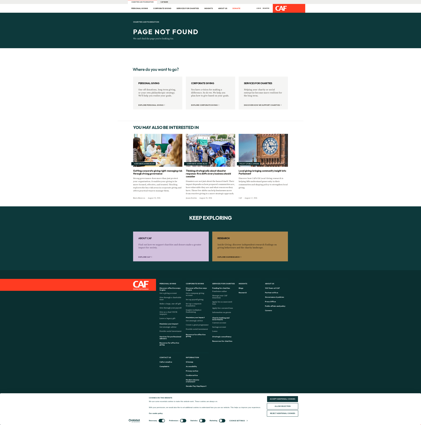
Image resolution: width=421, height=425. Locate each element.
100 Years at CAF (272, 288)
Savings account (219, 327)
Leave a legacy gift (167, 318)
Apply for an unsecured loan (222, 303)
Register (266, 8)
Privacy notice (192, 371)
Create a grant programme (197, 325)
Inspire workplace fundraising (193, 311)
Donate (236, 8)
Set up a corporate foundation (193, 304)
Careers (268, 310)
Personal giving (139, 8)
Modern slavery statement (192, 381)
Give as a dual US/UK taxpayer (168, 313)
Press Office (270, 302)
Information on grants (221, 312)
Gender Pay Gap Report (196, 386)
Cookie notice (192, 375)
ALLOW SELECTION (283, 406)
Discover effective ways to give (170, 289)
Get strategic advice (168, 327)
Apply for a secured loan (222, 308)
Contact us (165, 357)
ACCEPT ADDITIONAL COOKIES (282, 399)
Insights (208, 8)
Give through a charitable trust (170, 298)
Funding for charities (221, 288)
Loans (214, 331)
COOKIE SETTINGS (237, 421)
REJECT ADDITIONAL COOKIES (282, 413)
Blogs (241, 288)
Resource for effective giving (169, 344)
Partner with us (271, 293)
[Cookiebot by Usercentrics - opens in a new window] (134, 420)
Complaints (164, 366)
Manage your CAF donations (219, 296)
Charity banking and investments (220, 319)
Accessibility (191, 366)
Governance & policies (274, 297)
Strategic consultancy (222, 337)
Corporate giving (162, 8)
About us (222, 8)
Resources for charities (222, 341)
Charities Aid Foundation (142, 2)
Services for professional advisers (170, 337)
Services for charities (188, 8)
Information (192, 357)
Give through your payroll (171, 308)
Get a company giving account (195, 294)
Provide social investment (171, 331)
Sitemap (189, 362)
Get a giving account (168, 293)
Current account (219, 322)
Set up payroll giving (194, 299)
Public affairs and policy (275, 306)
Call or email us (166, 362)
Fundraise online (219, 291)
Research (243, 293)
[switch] (183, 420)
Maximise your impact (169, 324)
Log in (258, 8)
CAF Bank (164, 2)
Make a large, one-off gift (170, 303)
